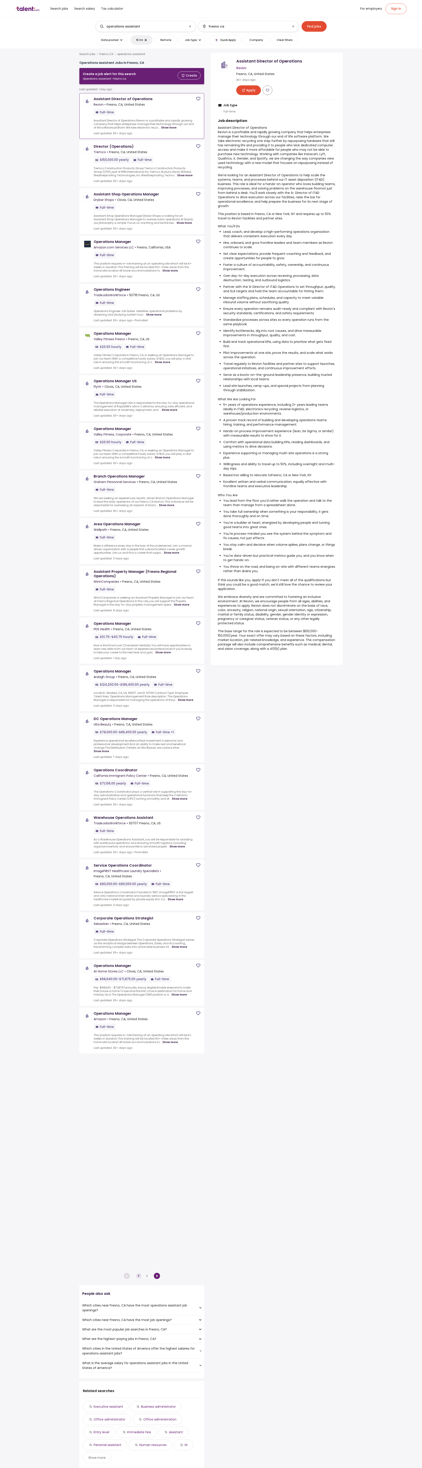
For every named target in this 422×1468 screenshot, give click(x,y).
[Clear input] (190, 26)
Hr (186, 1445)
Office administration (159, 1419)
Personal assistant (107, 1445)
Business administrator (158, 1406)
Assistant (176, 1432)
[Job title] (142, 26)
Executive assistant (108, 1406)
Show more (168, 127)
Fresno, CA (106, 54)
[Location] (245, 26)
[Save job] (198, 99)
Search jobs (87, 54)
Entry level (101, 1432)
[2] (157, 1276)
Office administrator (109, 1419)
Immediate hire (139, 1432)
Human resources (153, 1445)
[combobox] (145, 26)
